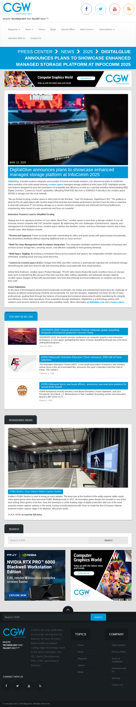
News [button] (28, 29)
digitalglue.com (96, 302)
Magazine (82, 658)
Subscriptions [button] (106, 29)
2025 (88, 51)
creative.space (55, 184)
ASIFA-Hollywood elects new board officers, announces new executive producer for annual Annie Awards (83, 385)
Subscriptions (119, 645)
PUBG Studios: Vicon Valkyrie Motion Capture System (35, 491)
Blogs (53, 29)
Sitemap (116, 678)
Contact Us (35, 38)
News (68, 51)
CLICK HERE (14, 514)
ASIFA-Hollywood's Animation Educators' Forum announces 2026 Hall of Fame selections (81, 358)
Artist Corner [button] (86, 29)
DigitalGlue (13, 181)
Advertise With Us (16, 38)
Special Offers (68, 29)
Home (81, 645)
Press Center (36, 51)
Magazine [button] (13, 29)
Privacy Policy (119, 652)
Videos (41, 29)
